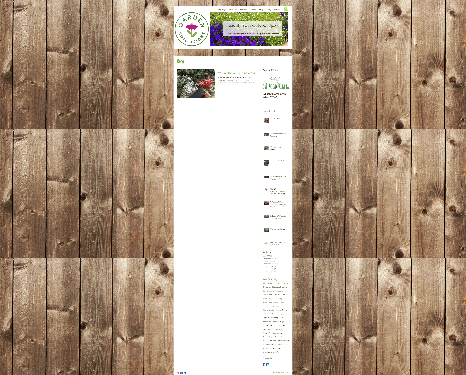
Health (282, 302)
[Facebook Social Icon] (181, 373)
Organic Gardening (270, 318)
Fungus (277, 295)
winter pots (267, 352)
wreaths (276, 352)
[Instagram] (177, 373)
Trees (265, 333)
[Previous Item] (266, 83)
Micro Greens (281, 310)
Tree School (279, 329)
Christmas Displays (279, 287)
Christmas (266, 287)
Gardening (278, 299)
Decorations (278, 291)
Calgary (277, 283)
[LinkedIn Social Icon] (267, 364)
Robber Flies (267, 325)
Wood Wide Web (269, 341)
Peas (281, 318)
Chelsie (285, 283)
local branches (281, 345)
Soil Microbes (279, 325)
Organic (282, 314)
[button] (286, 8)
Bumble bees (268, 283)
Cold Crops (267, 291)
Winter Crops (268, 337)
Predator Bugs (278, 322)
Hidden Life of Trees (271, 306)
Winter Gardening (282, 337)
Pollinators (267, 322)
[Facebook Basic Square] (264, 364)
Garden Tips (267, 299)
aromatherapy (283, 341)
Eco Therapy (268, 295)
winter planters (275, 348)
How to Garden (269, 310)
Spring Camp (268, 329)
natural (265, 348)
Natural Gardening (270, 314)
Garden (285, 295)
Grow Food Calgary (270, 302)
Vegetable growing (275, 333)
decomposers (268, 345)
